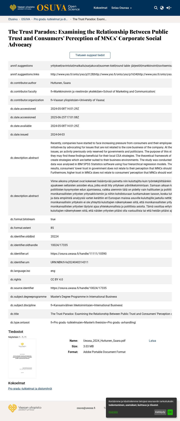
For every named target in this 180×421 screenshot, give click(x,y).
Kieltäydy (160, 412)
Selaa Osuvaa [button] (120, 7)
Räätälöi (113, 412)
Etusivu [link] (13, 19)
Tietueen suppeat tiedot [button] (90, 55)
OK (170, 412)
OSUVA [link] (25, 19)
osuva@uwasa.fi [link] (86, 408)
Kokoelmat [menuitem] (100, 7)
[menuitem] (121, 8)
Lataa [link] (152, 340)
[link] (46, 8)
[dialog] (141, 407)
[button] (156, 8)
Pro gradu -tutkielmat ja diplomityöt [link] (51, 19)
